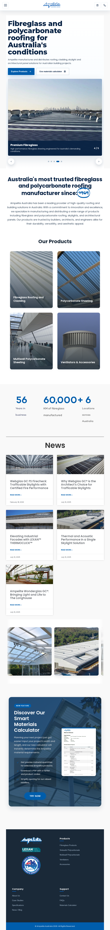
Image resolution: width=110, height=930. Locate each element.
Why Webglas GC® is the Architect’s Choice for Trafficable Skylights (78, 484)
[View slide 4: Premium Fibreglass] (57, 161)
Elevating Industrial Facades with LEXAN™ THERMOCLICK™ (25, 539)
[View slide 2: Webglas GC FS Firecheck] (51, 161)
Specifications (18, 905)
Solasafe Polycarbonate (70, 850)
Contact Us (64, 896)
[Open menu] (5, 5)
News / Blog (17, 910)
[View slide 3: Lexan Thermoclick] (54, 161)
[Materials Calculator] (97, 5)
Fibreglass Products (68, 845)
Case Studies (17, 900)
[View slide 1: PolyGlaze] (48, 161)
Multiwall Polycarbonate (70, 855)
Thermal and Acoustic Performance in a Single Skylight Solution (78, 539)
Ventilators (64, 860)
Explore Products (19, 71)
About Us (16, 896)
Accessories (65, 864)
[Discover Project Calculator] (55, 117)
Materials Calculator (68, 905)
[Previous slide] (11, 161)
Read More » (15, 495)
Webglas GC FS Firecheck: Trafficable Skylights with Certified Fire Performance (29, 484)
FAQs (62, 900)
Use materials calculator (50, 71)
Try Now (35, 796)
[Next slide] (99, 161)
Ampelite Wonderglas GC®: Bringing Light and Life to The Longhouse (29, 594)
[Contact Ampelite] (105, 5)
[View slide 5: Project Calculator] (60, 161)
